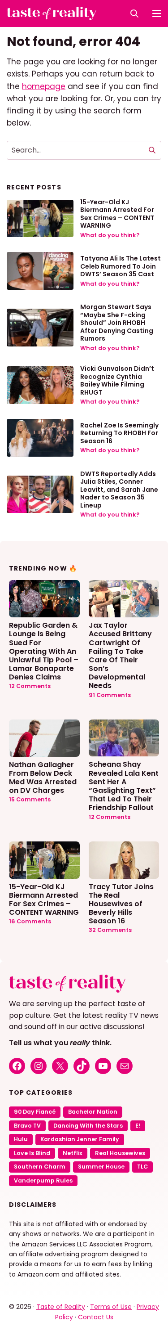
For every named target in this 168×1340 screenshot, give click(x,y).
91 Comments (110, 695)
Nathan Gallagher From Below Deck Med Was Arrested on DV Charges (43, 777)
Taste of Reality (60, 1306)
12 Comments (30, 686)
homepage (43, 86)
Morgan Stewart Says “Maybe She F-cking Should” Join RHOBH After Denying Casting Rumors (116, 322)
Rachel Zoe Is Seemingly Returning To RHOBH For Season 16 (119, 433)
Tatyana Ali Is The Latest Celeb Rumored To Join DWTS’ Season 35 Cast (120, 266)
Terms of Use (111, 1306)
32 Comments (110, 930)
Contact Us (95, 1317)
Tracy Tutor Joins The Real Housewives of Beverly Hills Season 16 (121, 903)
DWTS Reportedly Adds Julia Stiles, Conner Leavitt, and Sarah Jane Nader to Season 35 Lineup (119, 489)
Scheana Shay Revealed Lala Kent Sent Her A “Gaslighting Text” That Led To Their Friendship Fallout (124, 785)
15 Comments (30, 799)
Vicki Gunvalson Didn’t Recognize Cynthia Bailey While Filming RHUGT (117, 380)
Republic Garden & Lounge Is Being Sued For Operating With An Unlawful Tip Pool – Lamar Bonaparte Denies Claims (43, 650)
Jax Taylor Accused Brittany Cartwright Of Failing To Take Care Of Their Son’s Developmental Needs (120, 655)
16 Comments (30, 921)
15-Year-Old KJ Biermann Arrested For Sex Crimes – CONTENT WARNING (117, 214)
